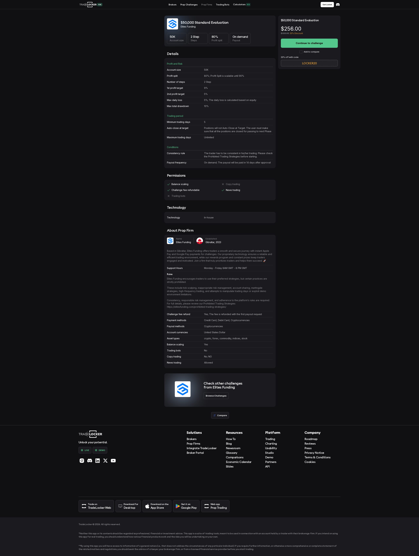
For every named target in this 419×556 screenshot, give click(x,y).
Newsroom (233, 448)
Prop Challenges (189, 4)
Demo (269, 457)
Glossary (231, 453)
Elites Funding (183, 242)
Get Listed (327, 4)
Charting (271, 443)
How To (231, 439)
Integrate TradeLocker (202, 448)
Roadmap (310, 439)
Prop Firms (206, 4)
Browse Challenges (216, 395)
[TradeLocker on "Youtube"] (113, 460)
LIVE (87, 450)
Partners (270, 462)
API (267, 466)
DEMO (102, 450)
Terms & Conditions (317, 457)
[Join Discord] (338, 4)
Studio (269, 453)
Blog (229, 443)
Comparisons (234, 457)
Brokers (172, 4)
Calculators (241, 4)
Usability (271, 448)
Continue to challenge (309, 43)
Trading (270, 439)
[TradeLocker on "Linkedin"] (97, 460)
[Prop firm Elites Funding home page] (172, 24)
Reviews (310, 443)
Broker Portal (195, 453)
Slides (230, 466)
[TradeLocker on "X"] (105, 460)
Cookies (309, 462)
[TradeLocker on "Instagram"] (82, 460)
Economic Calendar (238, 462)
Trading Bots (222, 4)
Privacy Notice (314, 453)
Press (307, 448)
